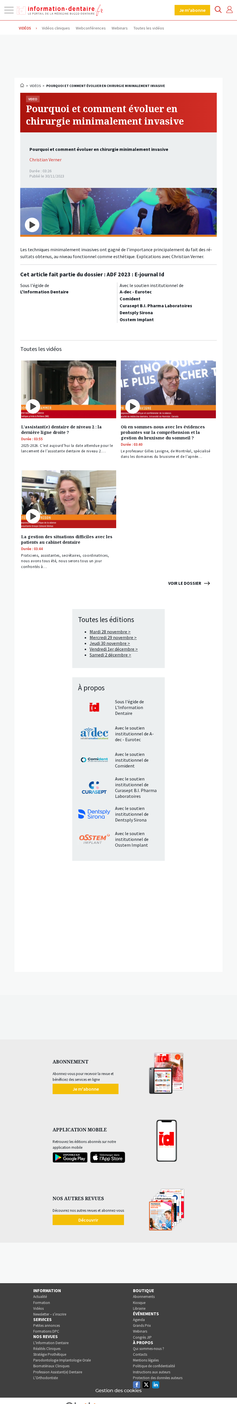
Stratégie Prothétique (49, 1354)
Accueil (22, 85)
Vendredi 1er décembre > (114, 649)
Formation (41, 1302)
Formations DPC (46, 1331)
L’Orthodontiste (45, 1377)
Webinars (140, 1331)
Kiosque (139, 1302)
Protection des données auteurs (157, 1377)
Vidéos (35, 86)
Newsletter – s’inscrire (49, 1314)
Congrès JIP (142, 1337)
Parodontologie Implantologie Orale (62, 1360)
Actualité (40, 1296)
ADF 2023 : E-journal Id (135, 274)
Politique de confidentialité (154, 1366)
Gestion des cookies (118, 1390)
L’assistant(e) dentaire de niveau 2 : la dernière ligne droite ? (61, 429)
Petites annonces (46, 1325)
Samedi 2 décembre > (110, 655)
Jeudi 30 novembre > (110, 643)
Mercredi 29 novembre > (113, 637)
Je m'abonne (192, 10)
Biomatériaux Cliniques (51, 1366)
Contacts (140, 1354)
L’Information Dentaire (50, 1342)
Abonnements (144, 1296)
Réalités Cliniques (46, 1348)
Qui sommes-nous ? (148, 1348)
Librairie (139, 1308)
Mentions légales (146, 1360)
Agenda (139, 1319)
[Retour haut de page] (226, 1389)
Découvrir (88, 1220)
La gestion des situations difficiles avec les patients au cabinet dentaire (66, 539)
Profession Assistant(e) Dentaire (57, 1372)
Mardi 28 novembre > (110, 632)
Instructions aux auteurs (151, 1372)
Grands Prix (142, 1325)
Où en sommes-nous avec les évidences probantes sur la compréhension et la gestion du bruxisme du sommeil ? (163, 432)
